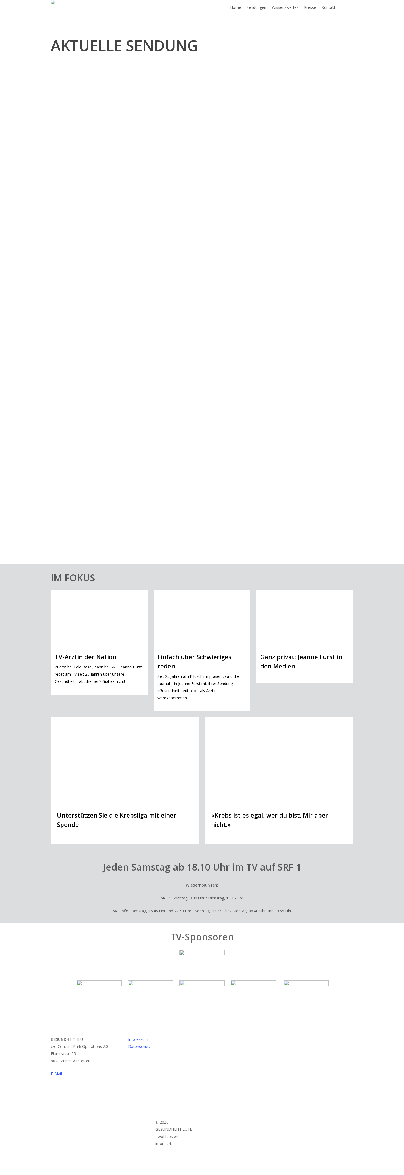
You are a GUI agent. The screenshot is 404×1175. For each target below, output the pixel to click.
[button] (202, 1171)
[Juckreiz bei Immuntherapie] (279, 345)
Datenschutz (139, 1046)
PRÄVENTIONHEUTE (75, 515)
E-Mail (56, 1073)
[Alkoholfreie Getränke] (125, 485)
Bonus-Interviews (74, 375)
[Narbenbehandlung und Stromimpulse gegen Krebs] (202, 171)
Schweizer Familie (228, 515)
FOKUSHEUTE (224, 375)
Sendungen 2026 (73, 244)
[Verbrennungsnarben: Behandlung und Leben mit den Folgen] (125, 350)
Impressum (138, 1039)
